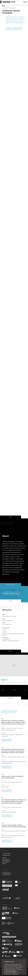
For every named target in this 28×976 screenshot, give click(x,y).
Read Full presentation (14, 28)
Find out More (12, 970)
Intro (3, 5)
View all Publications (9, 711)
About (7, 5)
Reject (15, 972)
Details (22, 5)
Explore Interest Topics (11, 593)
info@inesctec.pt (6, 855)
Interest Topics (14, 5)
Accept (8, 972)
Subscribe (6, 873)
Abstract (7, 740)
